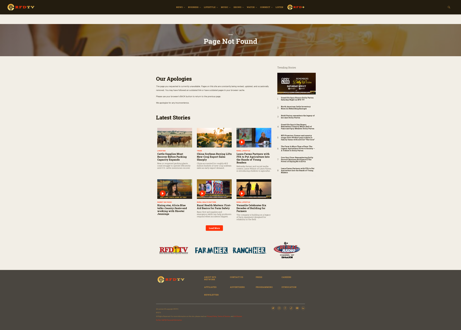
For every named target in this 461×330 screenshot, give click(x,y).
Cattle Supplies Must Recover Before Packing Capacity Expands (172, 156)
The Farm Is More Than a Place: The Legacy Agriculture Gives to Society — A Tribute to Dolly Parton (298, 149)
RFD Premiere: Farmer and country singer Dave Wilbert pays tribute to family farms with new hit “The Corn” (298, 138)
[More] (184, 7)
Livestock (161, 151)
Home (230, 34)
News (179, 7)
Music (224, 7)
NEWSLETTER (211, 295)
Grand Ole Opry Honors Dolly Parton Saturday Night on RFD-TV (297, 99)
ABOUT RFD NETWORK (210, 278)
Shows (237, 7)
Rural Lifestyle (243, 151)
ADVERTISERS (237, 287)
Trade (199, 151)
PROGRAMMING (264, 287)
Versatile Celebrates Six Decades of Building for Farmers (251, 208)
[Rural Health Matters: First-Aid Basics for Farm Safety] (214, 189)
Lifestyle (209, 7)
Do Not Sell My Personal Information (169, 320)
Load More (214, 228)
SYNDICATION (289, 287)
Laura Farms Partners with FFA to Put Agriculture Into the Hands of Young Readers (253, 158)
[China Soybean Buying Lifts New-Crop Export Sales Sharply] (214, 137)
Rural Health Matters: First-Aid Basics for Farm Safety (214, 207)
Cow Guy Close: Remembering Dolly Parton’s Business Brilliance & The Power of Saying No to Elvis (297, 160)
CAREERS (286, 277)
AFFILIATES (210, 287)
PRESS (259, 277)
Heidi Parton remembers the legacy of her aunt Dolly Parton (298, 117)
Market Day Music (164, 202)
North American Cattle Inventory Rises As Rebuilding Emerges (296, 108)
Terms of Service (224, 316)
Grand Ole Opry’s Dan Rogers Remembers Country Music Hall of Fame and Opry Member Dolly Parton (297, 127)
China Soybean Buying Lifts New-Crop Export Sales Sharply (214, 156)
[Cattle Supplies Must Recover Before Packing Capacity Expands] (174, 137)
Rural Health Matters (206, 202)
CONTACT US (236, 277)
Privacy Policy (212, 316)
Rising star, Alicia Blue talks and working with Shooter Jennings (172, 209)
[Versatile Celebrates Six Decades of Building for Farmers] (254, 189)
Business (193, 7)
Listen (279, 7)
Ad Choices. (238, 316)
